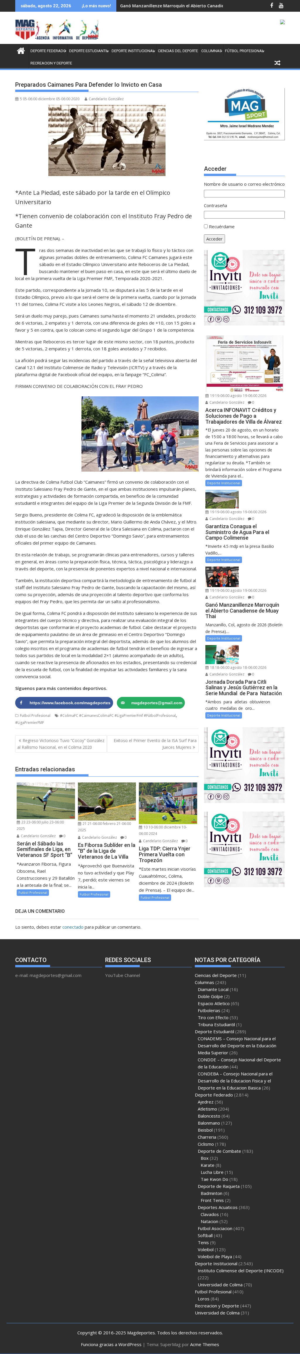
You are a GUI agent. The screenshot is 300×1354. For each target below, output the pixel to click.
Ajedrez (206, 1102)
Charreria (207, 1137)
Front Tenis (212, 1200)
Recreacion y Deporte (51, 63)
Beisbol (205, 1130)
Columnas (211, 51)
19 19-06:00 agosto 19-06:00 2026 (237, 395)
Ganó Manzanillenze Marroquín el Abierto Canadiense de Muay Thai (190, 5)
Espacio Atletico (214, 1003)
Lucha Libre (212, 1172)
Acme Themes (204, 1344)
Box (205, 1158)
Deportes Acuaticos (218, 1207)
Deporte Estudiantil (88, 51)
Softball (205, 1235)
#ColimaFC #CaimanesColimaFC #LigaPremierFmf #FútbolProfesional (118, 715)
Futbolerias (209, 1010)
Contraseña (215, 205)
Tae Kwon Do (214, 1179)
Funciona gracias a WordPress (111, 1344)
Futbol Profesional (35, 715)
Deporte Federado (48, 51)
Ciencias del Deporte (178, 51)
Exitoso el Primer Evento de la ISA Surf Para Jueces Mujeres (155, 744)
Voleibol (206, 1249)
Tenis (203, 1242)
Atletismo (207, 1109)
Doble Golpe (210, 996)
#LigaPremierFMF (29, 722)
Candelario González (106, 98)
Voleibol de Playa (215, 1256)
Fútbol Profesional (244, 51)
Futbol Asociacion (215, 1228)
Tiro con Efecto (213, 1017)
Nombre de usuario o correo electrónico (244, 184)
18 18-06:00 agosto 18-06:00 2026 (237, 667)
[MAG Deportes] (21, 49)
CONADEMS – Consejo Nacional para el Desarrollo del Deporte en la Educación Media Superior (237, 1045)
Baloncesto (209, 1116)
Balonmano (209, 1123)
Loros (203, 1299)
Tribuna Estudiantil (216, 1024)
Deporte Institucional (133, 51)
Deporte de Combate (219, 1151)
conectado (72, 927)
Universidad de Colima (220, 1285)
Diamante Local (213, 989)
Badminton (211, 1193)
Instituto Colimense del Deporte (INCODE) (241, 1270)
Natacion (209, 1221)
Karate (207, 1165)
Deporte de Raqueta (219, 1186)
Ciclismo (206, 1144)
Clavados (210, 1214)
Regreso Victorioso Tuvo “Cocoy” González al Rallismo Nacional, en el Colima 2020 (60, 744)
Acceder (214, 239)
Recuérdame (222, 226)
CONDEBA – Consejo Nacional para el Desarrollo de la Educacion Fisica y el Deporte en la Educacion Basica (235, 1081)
